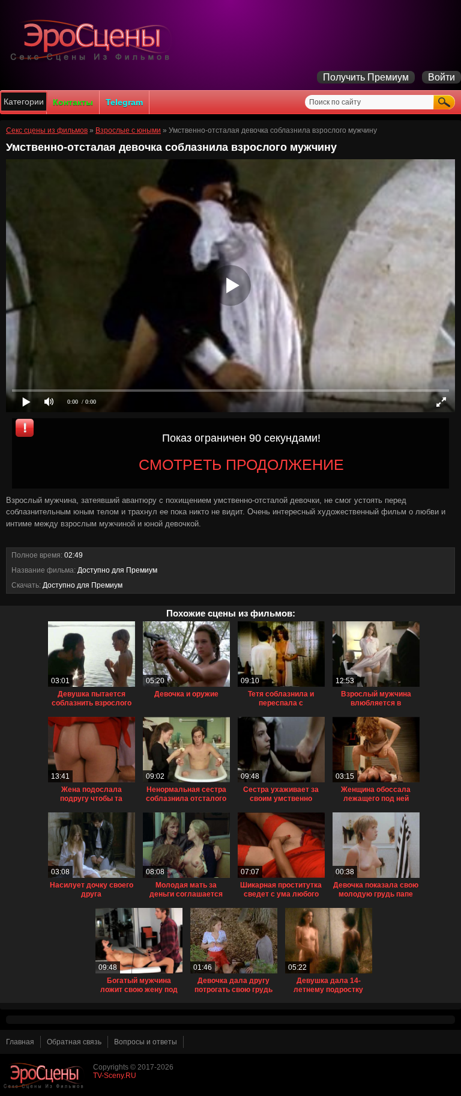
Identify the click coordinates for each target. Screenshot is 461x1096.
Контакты (73, 102)
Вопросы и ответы (145, 1042)
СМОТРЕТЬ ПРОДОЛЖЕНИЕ (241, 464)
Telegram (124, 102)
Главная (20, 1042)
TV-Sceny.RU (114, 1075)
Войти (441, 77)
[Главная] (93, 60)
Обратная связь (74, 1042)
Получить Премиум (366, 77)
